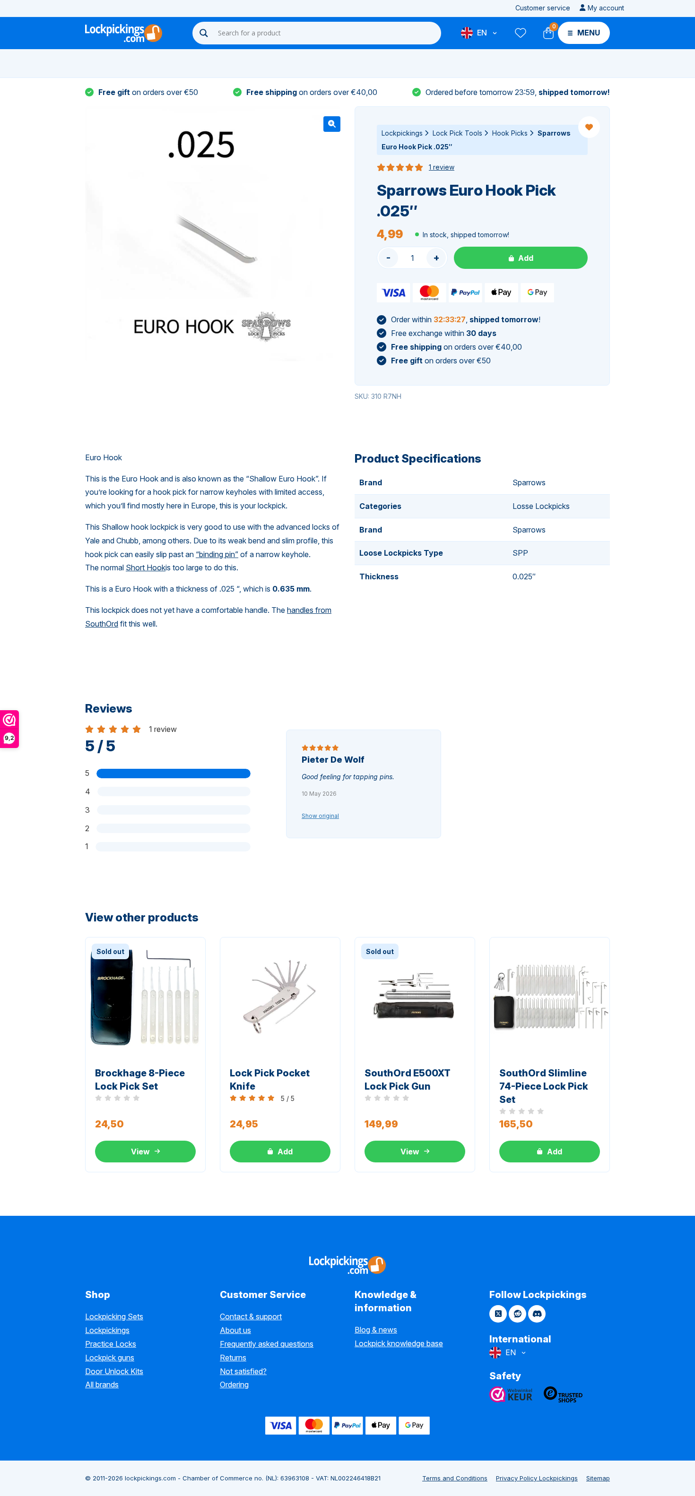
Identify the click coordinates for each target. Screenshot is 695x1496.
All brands (102, 1384)
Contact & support (251, 1316)
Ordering (234, 1384)
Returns (233, 1357)
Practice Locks (110, 1344)
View (140, 1151)
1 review (441, 167)
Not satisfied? (243, 1371)
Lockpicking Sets (114, 1316)
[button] (331, 124)
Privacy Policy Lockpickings (537, 1478)
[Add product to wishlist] (589, 127)
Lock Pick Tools (457, 133)
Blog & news (376, 1329)
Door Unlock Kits (114, 1371)
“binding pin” (217, 554)
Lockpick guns (109, 1357)
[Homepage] (123, 33)
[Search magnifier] (204, 33)
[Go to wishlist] (520, 33)
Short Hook (145, 567)
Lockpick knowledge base (399, 1343)
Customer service (542, 8)
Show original (320, 815)
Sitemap (598, 1478)
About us (235, 1330)
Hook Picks (510, 133)
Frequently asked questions (266, 1344)
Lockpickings (402, 133)
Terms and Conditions (454, 1478)
